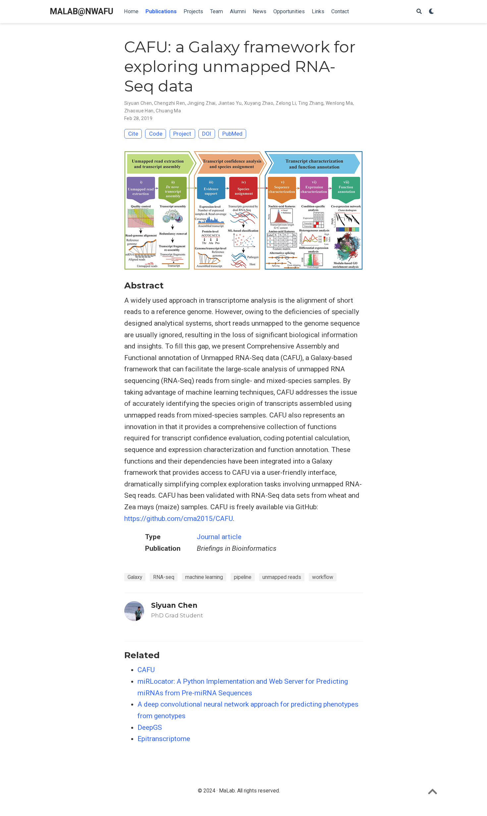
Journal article (219, 537)
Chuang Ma (168, 110)
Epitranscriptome (163, 739)
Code (155, 133)
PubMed (232, 133)
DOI (206, 133)
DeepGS (149, 727)
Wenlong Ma (339, 103)
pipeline (242, 577)
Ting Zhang (310, 103)
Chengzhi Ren (169, 103)
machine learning (204, 577)
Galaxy (135, 577)
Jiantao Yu (230, 103)
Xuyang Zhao (259, 103)
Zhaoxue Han (139, 110)
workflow (322, 577)
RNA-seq (163, 577)
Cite (133, 133)
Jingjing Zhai (201, 103)
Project (182, 133)
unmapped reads (281, 577)
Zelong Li (286, 103)
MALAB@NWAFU (81, 11)
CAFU (146, 670)
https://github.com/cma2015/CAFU (178, 519)
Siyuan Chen (138, 103)
